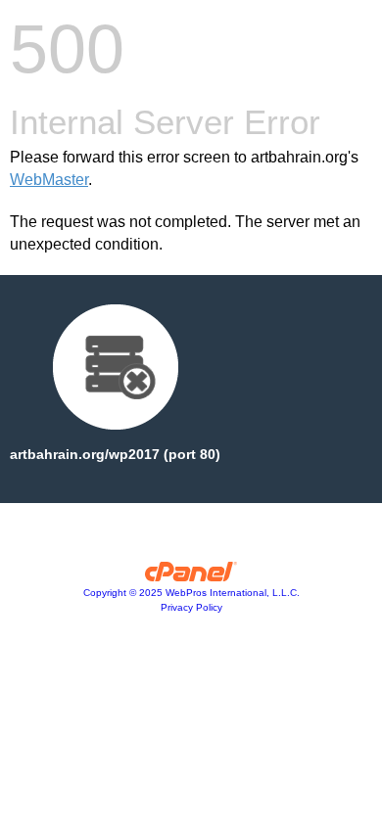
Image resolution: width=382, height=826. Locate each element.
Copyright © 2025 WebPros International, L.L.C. (191, 592)
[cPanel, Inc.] (191, 576)
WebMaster (49, 179)
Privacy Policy (191, 607)
